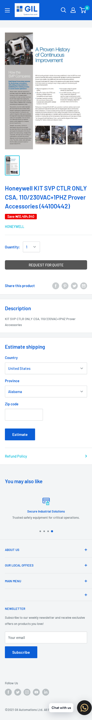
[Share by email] (83, 285)
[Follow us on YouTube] (36, 692)
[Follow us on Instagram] (27, 692)
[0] (83, 10)
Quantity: (12, 247)
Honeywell (14, 226)
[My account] (73, 10)
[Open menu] (7, 10)
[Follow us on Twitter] (17, 692)
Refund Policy (16, 456)
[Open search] (63, 10)
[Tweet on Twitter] (74, 285)
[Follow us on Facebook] (8, 692)
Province (12, 380)
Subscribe (21, 652)
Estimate (20, 434)
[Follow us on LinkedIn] (45, 692)
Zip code (11, 404)
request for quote (46, 265)
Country (11, 357)
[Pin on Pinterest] (65, 285)
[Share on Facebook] (55, 285)
